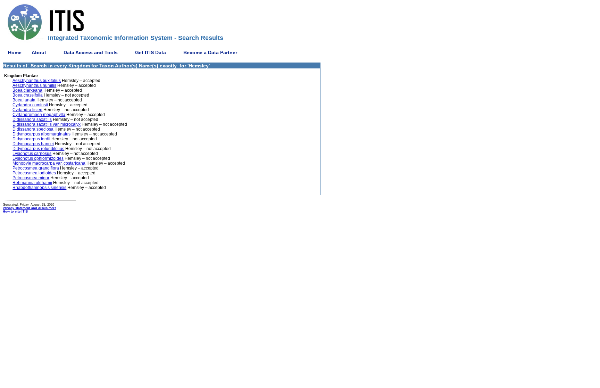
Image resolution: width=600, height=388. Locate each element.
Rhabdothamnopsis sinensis (39, 187)
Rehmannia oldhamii (32, 182)
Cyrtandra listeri (27, 109)
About (39, 52)
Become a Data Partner (210, 52)
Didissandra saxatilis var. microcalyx (46, 124)
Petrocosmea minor (30, 177)
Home (15, 52)
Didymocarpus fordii (31, 139)
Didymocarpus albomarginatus (41, 134)
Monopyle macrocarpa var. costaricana (48, 163)
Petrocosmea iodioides (34, 173)
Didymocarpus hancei (33, 143)
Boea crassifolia (27, 95)
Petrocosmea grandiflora (35, 168)
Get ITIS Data (150, 52)
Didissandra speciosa (32, 129)
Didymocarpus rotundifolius (38, 148)
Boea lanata (23, 100)
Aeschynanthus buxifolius (36, 80)
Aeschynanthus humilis (34, 85)
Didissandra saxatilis (32, 119)
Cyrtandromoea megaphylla (38, 114)
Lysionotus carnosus (31, 153)
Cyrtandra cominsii (30, 104)
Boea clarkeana (27, 90)
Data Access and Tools (91, 52)
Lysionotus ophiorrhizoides (38, 158)
